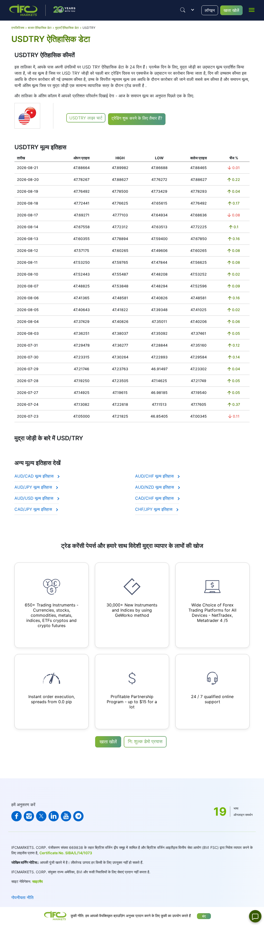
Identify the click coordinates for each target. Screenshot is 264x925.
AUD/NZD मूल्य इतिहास (155, 487)
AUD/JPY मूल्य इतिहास (33, 487)
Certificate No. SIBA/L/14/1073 (65, 853)
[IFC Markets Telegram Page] (78, 816)
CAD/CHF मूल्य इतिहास (155, 498)
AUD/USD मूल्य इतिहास (34, 498)
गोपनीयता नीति (22, 897)
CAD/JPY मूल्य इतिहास (33, 509)
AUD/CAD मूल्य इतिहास (34, 476)
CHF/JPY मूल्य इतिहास (154, 509)
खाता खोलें (231, 10)
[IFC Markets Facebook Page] (16, 816)
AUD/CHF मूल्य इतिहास (155, 476)
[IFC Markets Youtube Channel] (66, 816)
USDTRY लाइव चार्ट (85, 117)
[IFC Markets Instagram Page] (29, 816)
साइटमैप (37, 881)
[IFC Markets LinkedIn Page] (53, 816)
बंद (204, 916)
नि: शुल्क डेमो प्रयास (145, 741)
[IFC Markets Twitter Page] (41, 816)
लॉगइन (210, 10)
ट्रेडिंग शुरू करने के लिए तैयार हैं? (136, 118)
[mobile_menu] (252, 9)
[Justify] (183, 10)
